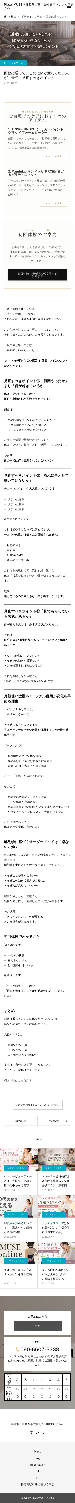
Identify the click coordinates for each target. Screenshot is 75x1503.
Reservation (37, 1464)
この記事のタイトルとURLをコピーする (37, 1104)
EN (37, 1477)
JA (37, 1471)
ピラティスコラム (13, 63)
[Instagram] (32, 1433)
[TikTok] (38, 1433)
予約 (37, 1325)
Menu (37, 1451)
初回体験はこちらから (18, 1080)
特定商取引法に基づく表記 (37, 1484)
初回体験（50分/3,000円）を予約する (37, 275)
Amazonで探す (53, 156)
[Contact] (44, 1433)
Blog (37, 1458)
